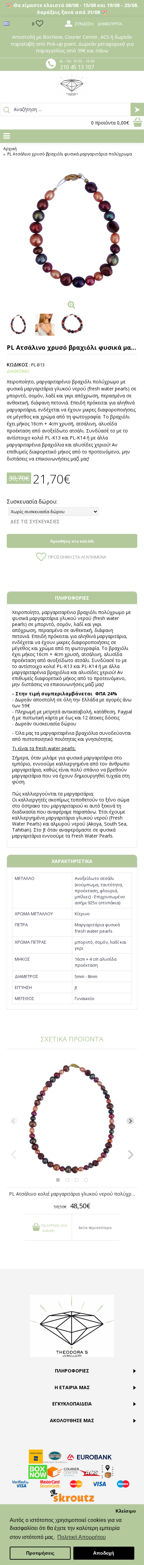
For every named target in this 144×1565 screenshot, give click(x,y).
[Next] (130, 1121)
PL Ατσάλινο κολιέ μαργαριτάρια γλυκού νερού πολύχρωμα (73, 1194)
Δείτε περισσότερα (95, 1227)
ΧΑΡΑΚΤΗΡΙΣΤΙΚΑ (72, 861)
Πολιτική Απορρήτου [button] (81, 1537)
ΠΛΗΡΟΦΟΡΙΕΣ (72, 598)
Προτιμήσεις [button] (40, 1553)
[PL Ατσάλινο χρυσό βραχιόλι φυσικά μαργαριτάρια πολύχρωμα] (72, 232)
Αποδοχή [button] (103, 1553)
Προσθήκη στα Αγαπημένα (77, 557)
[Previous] (13, 1121)
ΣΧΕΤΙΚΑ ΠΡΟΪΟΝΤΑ (72, 1038)
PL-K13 (64, 666)
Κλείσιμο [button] (126, 1511)
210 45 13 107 (77, 67)
